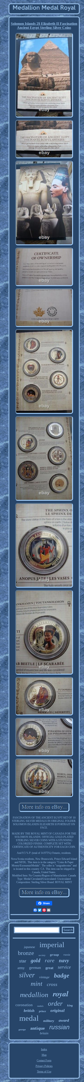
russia (66, 954)
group (54, 954)
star (22, 961)
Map (44, 1054)
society (42, 955)
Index (44, 1049)
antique (37, 1028)
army (21, 968)
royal (60, 993)
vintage (44, 977)
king (70, 1005)
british (29, 1010)
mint (36, 983)
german (35, 968)
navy (64, 960)
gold (35, 960)
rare (49, 960)
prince (42, 1011)
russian (59, 1027)
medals (40, 1006)
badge (61, 975)
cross (52, 984)
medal (29, 1018)
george (22, 1029)
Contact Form (44, 1060)
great (49, 968)
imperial (51, 945)
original (57, 1010)
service (64, 967)
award (64, 1020)
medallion (34, 995)
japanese (29, 947)
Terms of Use (44, 1071)
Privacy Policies (44, 1066)
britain (44, 1033)
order (55, 1003)
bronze (26, 953)
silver (27, 975)
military (48, 1021)
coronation (24, 1005)
